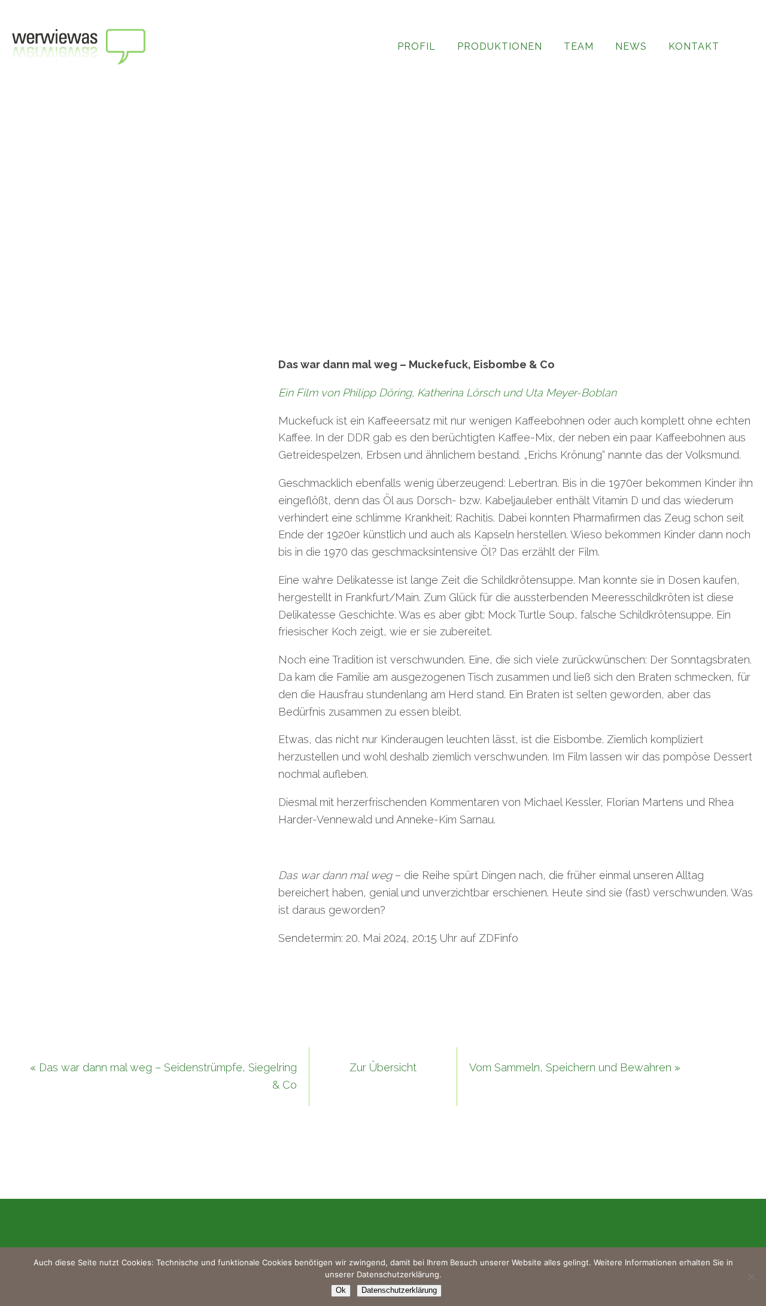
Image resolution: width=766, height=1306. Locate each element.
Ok (341, 1290)
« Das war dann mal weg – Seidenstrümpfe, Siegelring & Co (163, 1076)
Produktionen (499, 46)
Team (579, 46)
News (631, 46)
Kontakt (693, 46)
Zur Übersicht (383, 1067)
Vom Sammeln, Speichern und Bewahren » (574, 1067)
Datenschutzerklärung (399, 1290)
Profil (416, 46)
